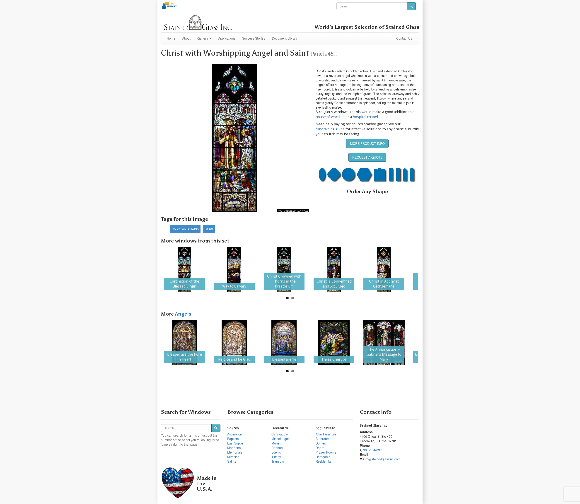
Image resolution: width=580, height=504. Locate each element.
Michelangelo (280, 438)
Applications (226, 38)
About (186, 38)
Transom (277, 461)
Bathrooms (323, 438)
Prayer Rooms (326, 452)
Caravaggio (279, 434)
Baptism (233, 438)
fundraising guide (330, 129)
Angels (183, 314)
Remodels (323, 456)
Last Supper (236, 443)
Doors (320, 447)
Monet (275, 443)
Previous (155, 269)
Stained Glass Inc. (374, 426)
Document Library (284, 38)
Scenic (276, 452)
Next (425, 269)
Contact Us (404, 38)
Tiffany (276, 456)
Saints (209, 229)
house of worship (330, 116)
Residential (323, 461)
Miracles (233, 456)
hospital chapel (365, 116)
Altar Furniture (326, 434)
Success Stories (253, 38)
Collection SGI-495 (185, 229)
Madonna (234, 447)
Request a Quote (367, 157)
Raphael (277, 447)
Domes (321, 443)
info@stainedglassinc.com (382, 459)
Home (171, 38)
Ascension (234, 434)
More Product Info (367, 143)
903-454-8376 (373, 450)
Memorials (234, 452)
